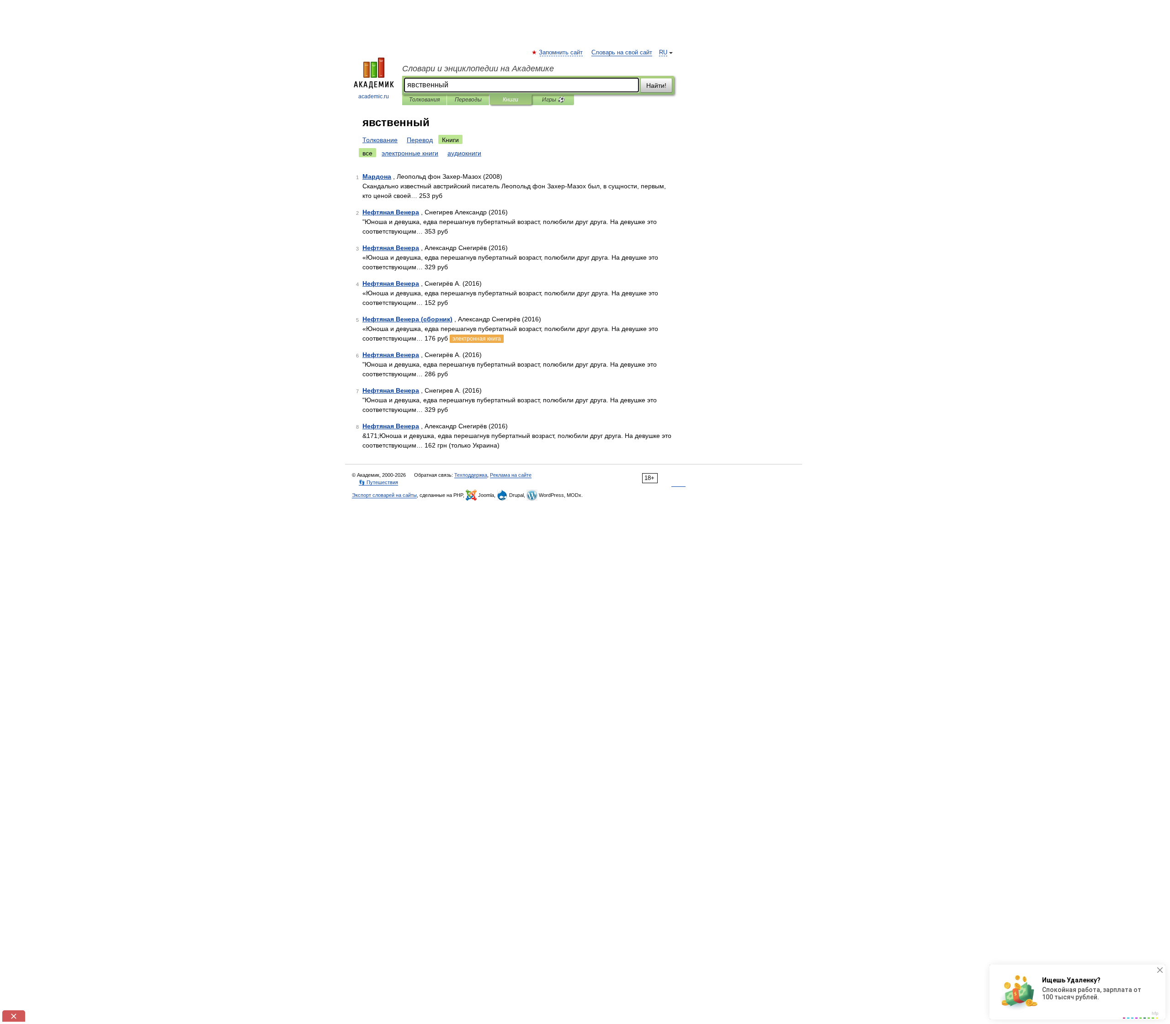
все (367, 153)
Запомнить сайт (561, 52)
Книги (510, 99)
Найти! (656, 85)
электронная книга (476, 339)
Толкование (380, 140)
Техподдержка (470, 475)
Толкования (424, 99)
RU (663, 52)
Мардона (376, 176)
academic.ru (373, 96)
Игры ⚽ (553, 99)
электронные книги (410, 153)
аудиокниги (464, 153)
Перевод (420, 140)
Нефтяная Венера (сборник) (407, 319)
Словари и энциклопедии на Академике (478, 68)
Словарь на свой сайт (621, 52)
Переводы (468, 99)
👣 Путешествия (378, 482)
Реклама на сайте (511, 475)
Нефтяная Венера (390, 212)
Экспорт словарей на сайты (384, 495)
